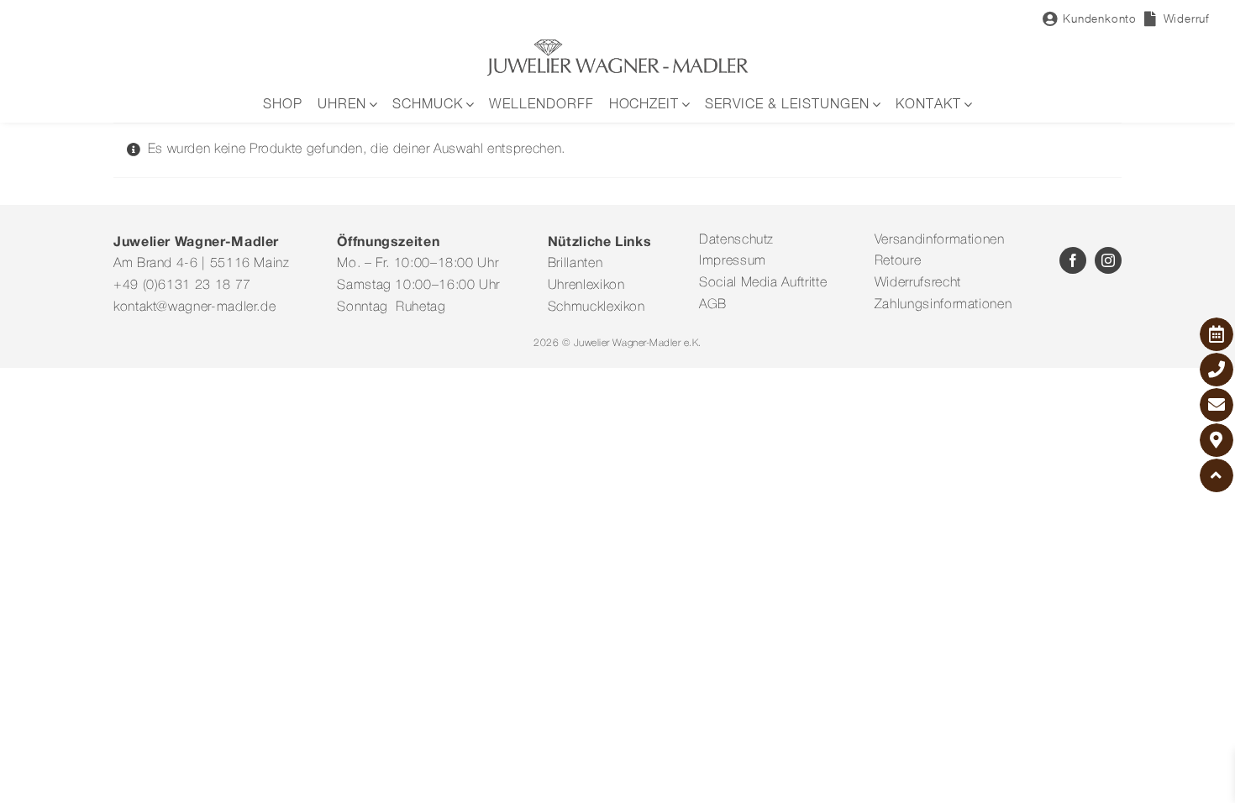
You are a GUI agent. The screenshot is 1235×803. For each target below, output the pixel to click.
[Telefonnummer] (1216, 369)
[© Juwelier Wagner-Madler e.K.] (617, 44)
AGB (713, 305)
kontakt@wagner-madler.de (194, 307)
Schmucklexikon (596, 307)
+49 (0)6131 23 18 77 (182, 285)
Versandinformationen (940, 240)
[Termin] (1216, 334)
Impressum (732, 261)
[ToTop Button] (1216, 475)
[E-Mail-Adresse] (1216, 405)
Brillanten (575, 264)
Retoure (898, 261)
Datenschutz (736, 240)
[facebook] (1072, 260)
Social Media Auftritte (763, 283)
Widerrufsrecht (918, 283)
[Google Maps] (1216, 440)
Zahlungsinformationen (943, 305)
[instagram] (1108, 260)
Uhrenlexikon (586, 285)
